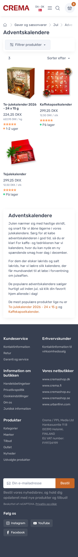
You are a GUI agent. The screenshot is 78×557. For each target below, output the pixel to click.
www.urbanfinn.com (56, 404)
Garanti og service (16, 359)
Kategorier (10, 428)
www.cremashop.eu (56, 392)
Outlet (7, 447)
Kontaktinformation (16, 347)
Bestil (65, 483)
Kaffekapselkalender (56, 104)
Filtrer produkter (28, 45)
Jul (55, 25)
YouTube (44, 523)
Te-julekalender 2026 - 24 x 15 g (19, 106)
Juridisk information (17, 409)
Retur (7, 353)
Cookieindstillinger (15, 396)
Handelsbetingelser (16, 383)
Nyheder (9, 453)
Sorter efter (57, 58)
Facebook (18, 532)
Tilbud (7, 441)
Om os (7, 402)
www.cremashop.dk (56, 379)
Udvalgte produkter (16, 460)
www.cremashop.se (56, 398)
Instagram (18, 523)
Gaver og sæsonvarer (31, 25)
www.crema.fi (52, 385)
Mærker (8, 435)
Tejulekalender (14, 174)
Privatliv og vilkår (46, 504)
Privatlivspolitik (13, 390)
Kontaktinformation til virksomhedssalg (57, 349)
